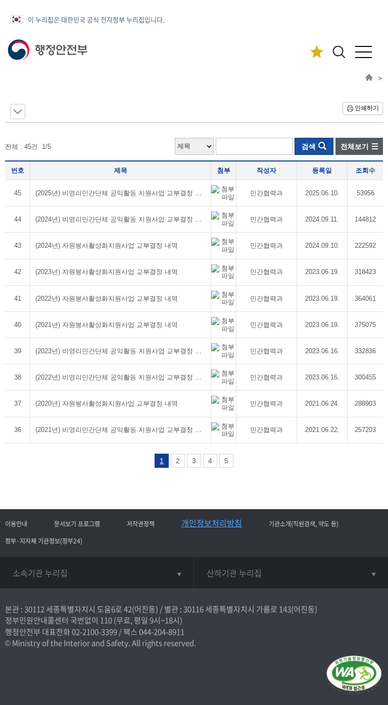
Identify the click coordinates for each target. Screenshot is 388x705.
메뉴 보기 (17, 111)
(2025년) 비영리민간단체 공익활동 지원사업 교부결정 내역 (121, 193)
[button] (338, 51)
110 (106, 620)
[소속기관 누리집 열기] (96, 572)
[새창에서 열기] (354, 676)
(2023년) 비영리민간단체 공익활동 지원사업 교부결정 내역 (121, 351)
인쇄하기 (367, 108)
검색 (309, 146)
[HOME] (369, 78)
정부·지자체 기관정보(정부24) (43, 541)
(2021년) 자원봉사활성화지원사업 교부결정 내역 (106, 325)
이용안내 (16, 523)
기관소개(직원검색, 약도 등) (303, 523)
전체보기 (355, 146)
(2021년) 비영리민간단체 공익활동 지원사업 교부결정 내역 (121, 429)
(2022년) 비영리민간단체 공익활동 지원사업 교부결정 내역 (121, 377)
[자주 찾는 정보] (316, 52)
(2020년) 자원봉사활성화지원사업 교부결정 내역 (106, 403)
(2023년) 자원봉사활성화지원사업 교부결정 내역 (106, 272)
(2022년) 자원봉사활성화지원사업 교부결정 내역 (106, 298)
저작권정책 (141, 523)
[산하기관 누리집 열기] (291, 572)
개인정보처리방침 (211, 523)
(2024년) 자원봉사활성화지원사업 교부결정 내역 (106, 245)
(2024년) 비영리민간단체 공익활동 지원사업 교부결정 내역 (121, 219)
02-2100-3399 (94, 631)
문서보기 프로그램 (77, 523)
